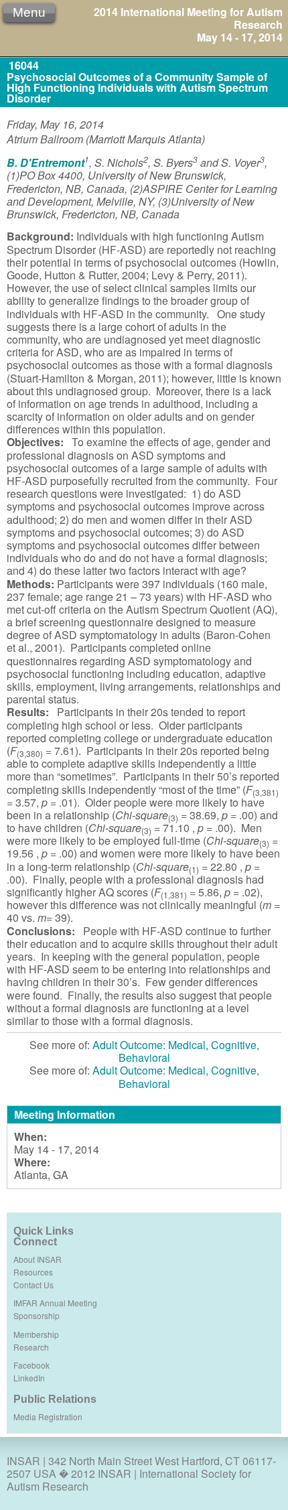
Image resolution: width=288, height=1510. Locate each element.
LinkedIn (29, 1377)
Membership (36, 1334)
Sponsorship (36, 1315)
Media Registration (47, 1416)
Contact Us (33, 1284)
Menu (29, 12)
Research (31, 1347)
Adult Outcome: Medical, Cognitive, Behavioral (175, 1051)
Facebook (31, 1365)
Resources (33, 1272)
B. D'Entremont (45, 162)
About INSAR (37, 1259)
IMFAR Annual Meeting (55, 1302)
